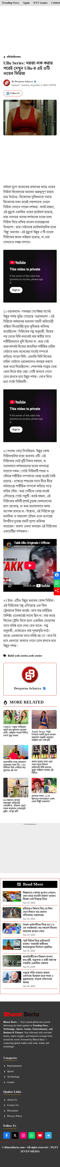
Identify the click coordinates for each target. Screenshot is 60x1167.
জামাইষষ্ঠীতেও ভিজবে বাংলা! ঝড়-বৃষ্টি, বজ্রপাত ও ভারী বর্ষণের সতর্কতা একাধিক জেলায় (39, 960)
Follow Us (15, 93)
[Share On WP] (57, 584)
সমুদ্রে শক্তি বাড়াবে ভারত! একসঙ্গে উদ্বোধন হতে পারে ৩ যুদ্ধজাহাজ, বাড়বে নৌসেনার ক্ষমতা (38, 978)
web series (35, 655)
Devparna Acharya (24, 81)
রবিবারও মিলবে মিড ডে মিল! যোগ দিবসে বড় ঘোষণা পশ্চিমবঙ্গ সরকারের (38, 912)
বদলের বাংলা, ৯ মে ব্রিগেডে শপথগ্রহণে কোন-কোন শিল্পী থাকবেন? (43, 799)
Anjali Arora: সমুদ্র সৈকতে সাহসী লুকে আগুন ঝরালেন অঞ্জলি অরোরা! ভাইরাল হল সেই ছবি (44, 736)
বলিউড (10, 57)
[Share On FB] (57, 576)
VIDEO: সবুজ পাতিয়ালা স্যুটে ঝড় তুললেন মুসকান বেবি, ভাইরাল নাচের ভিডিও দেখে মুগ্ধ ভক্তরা (15, 731)
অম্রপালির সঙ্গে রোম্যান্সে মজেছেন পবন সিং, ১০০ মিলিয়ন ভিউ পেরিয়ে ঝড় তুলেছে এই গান (14, 766)
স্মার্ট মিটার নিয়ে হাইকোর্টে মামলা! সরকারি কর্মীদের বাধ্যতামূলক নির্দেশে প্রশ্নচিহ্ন (37, 944)
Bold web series (18, 655)
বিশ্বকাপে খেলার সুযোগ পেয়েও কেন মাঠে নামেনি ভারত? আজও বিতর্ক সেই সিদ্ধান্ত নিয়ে (39, 896)
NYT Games (40, 3)
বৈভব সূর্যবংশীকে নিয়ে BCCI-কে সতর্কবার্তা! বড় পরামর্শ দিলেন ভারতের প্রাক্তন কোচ (40, 928)
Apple (26, 3)
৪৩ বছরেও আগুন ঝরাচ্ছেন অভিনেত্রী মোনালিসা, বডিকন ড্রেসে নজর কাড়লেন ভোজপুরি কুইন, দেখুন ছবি (14, 805)
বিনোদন (17, 57)
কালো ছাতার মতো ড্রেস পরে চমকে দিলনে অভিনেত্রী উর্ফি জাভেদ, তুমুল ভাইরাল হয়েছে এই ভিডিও (42, 767)
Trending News (10, 3)
